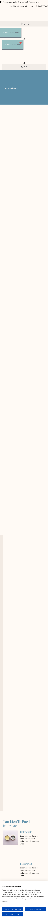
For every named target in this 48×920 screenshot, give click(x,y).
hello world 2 (26, 863)
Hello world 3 (26, 831)
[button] (24, 24)
